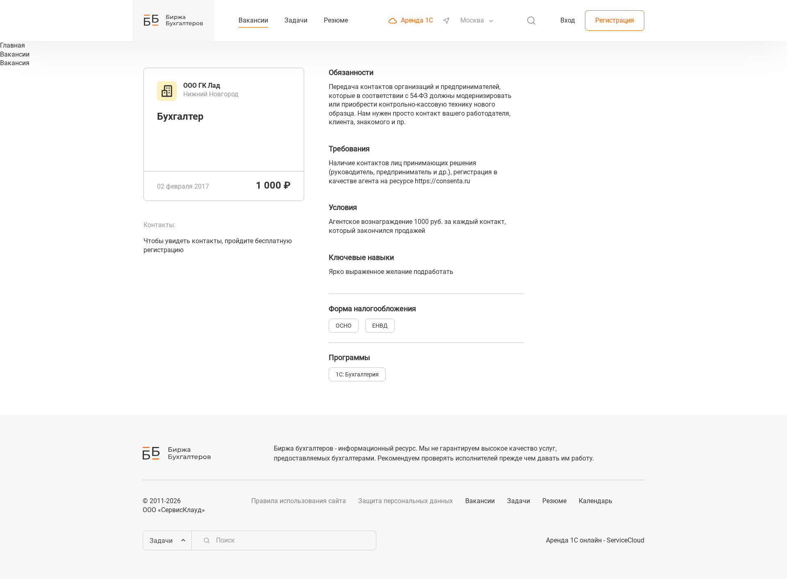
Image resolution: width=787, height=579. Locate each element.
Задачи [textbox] (161, 541)
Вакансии (480, 501)
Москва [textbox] (472, 20)
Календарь (595, 501)
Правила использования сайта (298, 501)
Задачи (518, 501)
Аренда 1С (417, 20)
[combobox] (473, 20)
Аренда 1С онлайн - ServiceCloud (595, 540)
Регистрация (614, 20)
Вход (567, 20)
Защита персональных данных (405, 501)
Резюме (554, 501)
